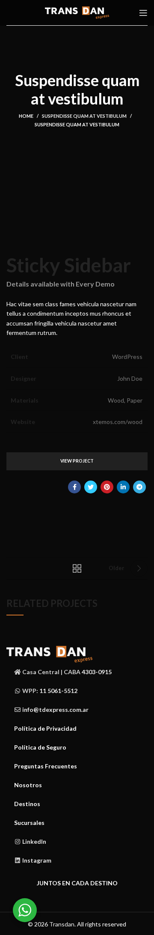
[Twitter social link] (90, 487)
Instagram (36, 860)
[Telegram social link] (139, 487)
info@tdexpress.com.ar (55, 709)
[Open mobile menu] (143, 12)
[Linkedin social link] (123, 487)
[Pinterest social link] (107, 487)
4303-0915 (97, 671)
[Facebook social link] (74, 487)
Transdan (61, 924)
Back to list (77, 568)
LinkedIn (34, 841)
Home (26, 116)
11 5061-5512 (58, 690)
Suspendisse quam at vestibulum (84, 116)
